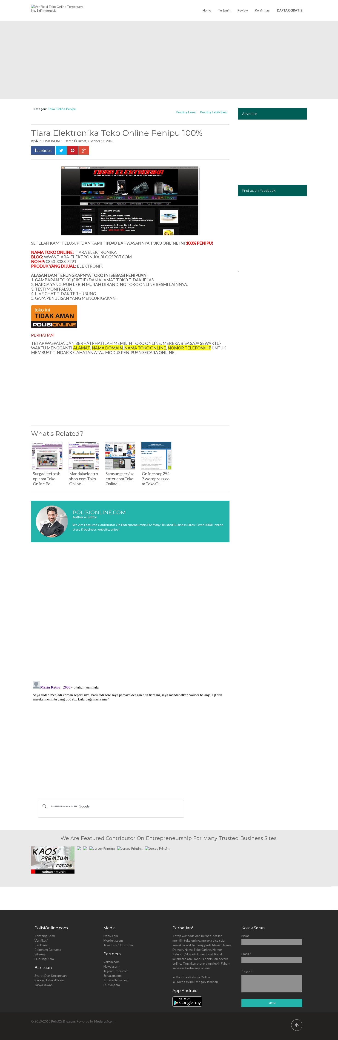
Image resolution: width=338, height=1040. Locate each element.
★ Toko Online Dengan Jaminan (195, 982)
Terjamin (224, 10)
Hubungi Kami (44, 959)
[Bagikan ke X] (61, 150)
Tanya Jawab (43, 985)
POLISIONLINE (50, 141)
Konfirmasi (262, 10)
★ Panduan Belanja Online (191, 977)
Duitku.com (111, 985)
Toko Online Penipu (62, 109)
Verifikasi (41, 940)
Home (207, 10)
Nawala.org (111, 966)
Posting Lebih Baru (213, 112)
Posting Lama (185, 112)
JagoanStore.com (115, 971)
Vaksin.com (111, 962)
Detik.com (110, 936)
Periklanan (41, 945)
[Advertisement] (169, 60)
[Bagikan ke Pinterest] (72, 150)
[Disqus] (130, 614)
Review (242, 10)
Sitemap (40, 954)
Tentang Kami (44, 936)
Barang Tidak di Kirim (49, 980)
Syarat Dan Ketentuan (50, 975)
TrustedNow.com (116, 980)
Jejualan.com (112, 975)
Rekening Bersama (47, 949)
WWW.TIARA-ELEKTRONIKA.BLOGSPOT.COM (88, 256)
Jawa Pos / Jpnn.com (118, 945)
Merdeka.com (113, 940)
